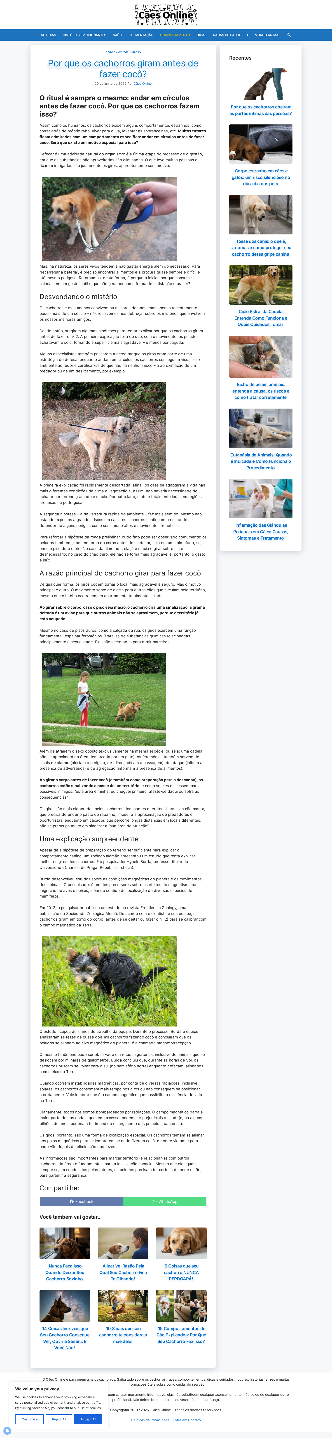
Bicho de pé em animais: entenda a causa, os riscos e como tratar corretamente (260, 391)
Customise (29, 1419)
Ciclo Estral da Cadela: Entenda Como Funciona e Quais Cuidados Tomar (260, 318)
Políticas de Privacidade (150, 1420)
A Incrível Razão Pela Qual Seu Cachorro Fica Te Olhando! (123, 1272)
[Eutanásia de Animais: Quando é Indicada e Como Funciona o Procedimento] (260, 445)
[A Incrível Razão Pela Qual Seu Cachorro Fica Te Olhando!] (123, 1256)
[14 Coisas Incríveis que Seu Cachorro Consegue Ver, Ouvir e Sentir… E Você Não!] (65, 1318)
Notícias (48, 35)
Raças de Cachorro (230, 35)
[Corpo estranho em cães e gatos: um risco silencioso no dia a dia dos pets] (260, 161)
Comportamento (175, 35)
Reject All (59, 1419)
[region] (58, 1405)
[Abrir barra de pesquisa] (289, 35)
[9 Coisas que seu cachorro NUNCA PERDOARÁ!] (181, 1256)
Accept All (88, 1419)
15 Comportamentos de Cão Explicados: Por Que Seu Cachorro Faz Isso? (181, 1335)
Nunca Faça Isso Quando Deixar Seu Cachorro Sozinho (64, 1272)
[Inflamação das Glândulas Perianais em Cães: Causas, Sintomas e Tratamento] (260, 515)
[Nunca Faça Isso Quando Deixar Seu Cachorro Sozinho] (65, 1256)
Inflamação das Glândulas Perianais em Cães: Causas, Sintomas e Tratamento (260, 532)
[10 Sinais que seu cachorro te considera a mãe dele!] (123, 1318)
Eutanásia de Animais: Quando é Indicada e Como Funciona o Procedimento (261, 461)
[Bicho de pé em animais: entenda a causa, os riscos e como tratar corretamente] (260, 374)
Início (109, 51)
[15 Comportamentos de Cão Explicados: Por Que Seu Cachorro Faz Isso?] (181, 1318)
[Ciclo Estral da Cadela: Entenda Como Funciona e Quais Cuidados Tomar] (260, 301)
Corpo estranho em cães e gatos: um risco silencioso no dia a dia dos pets (261, 177)
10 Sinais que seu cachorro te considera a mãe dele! (123, 1335)
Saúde (118, 35)
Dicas (201, 35)
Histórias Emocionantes (84, 35)
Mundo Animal (267, 35)
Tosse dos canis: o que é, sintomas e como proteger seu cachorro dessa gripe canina (260, 248)
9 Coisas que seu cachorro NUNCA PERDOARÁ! (181, 1272)
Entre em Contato (187, 1420)
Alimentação (141, 35)
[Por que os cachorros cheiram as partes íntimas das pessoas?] (260, 97)
